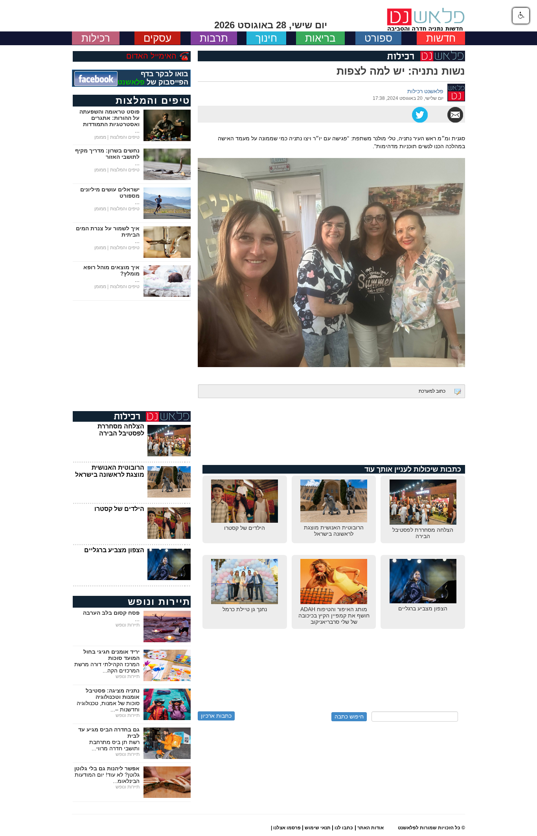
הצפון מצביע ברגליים (114, 550)
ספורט (378, 38)
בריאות (320, 38)
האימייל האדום (151, 55)
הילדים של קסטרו (119, 508)
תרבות (214, 38)
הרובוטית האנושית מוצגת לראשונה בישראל (109, 471)
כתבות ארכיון (216, 716)
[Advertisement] (331, 435)
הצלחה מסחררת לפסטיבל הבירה (120, 430)
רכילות (95, 38)
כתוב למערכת (432, 391)
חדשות (441, 38)
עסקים (157, 38)
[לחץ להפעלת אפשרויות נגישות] (521, 16)
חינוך (266, 38)
